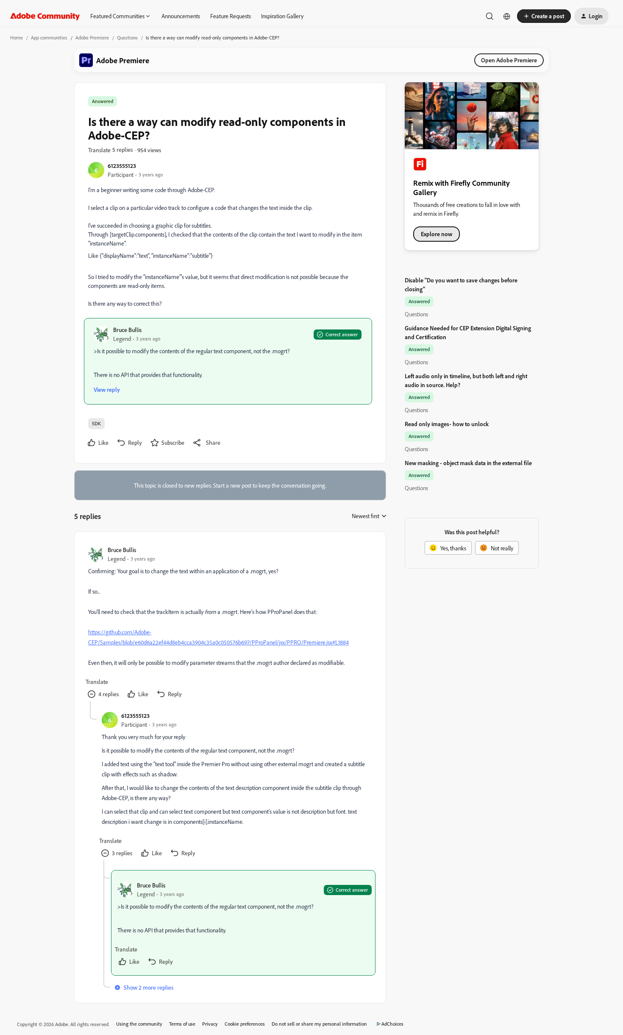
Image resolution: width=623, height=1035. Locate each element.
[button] (544, 16)
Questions (127, 37)
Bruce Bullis (127, 329)
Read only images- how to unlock (447, 423)
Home (16, 37)
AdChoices (392, 1024)
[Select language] (507, 16)
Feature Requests (230, 16)
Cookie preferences (245, 1024)
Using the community (139, 1024)
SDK (96, 423)
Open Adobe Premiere (509, 60)
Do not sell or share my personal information (319, 1024)
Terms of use (182, 1024)
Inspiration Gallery (282, 16)
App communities (49, 37)
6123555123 (122, 165)
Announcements (180, 16)
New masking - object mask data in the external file (468, 462)
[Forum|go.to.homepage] (45, 16)
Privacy (210, 1024)
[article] (229, 623)
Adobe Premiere (92, 37)
